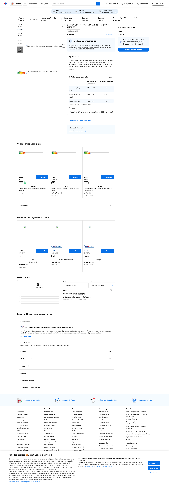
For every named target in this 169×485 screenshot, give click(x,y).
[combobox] (76, 3)
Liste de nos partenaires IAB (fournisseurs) (99, 466)
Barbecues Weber (49, 414)
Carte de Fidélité (77, 414)
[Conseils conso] (110, 322)
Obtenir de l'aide (68, 400)
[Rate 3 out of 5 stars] (70, 34)
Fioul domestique (77, 431)
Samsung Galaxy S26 (23, 450)
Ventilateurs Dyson (23, 428)
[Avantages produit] (110, 380)
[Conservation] (110, 366)
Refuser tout (154, 468)
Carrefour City (103, 417)
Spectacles (75, 439)
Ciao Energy (20, 420)
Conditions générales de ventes (136, 411)
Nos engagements (131, 446)
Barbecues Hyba (49, 420)
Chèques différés (22, 414)
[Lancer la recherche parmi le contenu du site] (98, 3)
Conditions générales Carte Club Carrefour (136, 427)
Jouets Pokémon (49, 439)
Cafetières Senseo (22, 447)
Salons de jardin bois (50, 422)
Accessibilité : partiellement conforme (138, 434)
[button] (25, 3)
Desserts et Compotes (68, 19)
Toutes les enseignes (105, 436)
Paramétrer (154, 473)
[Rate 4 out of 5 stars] (72, 34)
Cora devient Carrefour (106, 433)
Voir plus (71, 69)
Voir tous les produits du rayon (80, 120)
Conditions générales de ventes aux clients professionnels (137, 423)
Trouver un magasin (32, 400)
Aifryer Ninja (48, 428)
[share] (63, 25)
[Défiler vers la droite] (63, 45)
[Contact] (110, 352)
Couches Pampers (49, 425)
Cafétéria (102, 431)
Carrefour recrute (77, 447)
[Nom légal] (110, 205)
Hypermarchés (103, 411)
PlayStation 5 (21, 439)
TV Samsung (20, 431)
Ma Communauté (77, 450)
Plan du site (129, 439)
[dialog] (84, 468)
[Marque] (110, 373)
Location (74, 436)
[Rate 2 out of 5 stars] (69, 34)
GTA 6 (19, 442)
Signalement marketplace (134, 437)
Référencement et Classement (135, 431)
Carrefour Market (104, 414)
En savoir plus (29, 73)
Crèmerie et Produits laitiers (48, 19)
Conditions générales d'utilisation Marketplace (136, 415)
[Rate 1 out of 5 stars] (67, 34)
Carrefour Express (104, 420)
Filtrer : (65, 281)
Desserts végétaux (85, 19)
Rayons (34, 19)
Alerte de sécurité (131, 448)
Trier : (91, 281)
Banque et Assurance (78, 433)
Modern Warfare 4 (22, 422)
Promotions (20, 411)
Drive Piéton (75, 422)
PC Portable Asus (22, 425)
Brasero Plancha (49, 411)
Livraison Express (77, 425)
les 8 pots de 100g (73, 31)
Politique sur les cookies (106, 446)
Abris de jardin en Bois (51, 442)
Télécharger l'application (107, 400)
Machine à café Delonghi (51, 450)
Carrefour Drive (76, 417)
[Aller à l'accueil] (5, 3)
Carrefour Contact (104, 422)
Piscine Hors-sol (49, 431)
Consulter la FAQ (145, 400)
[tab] (20, 27)
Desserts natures (101, 19)
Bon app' (101, 428)
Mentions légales (131, 419)
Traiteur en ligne (77, 428)
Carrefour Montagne (105, 425)
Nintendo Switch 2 (22, 436)
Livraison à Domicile (78, 420)
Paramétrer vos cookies (106, 448)
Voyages (74, 442)
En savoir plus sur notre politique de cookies (24, 482)
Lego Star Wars (48, 444)
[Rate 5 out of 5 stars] (73, 34)
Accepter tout (154, 463)
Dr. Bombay (20, 417)
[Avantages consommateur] (110, 387)
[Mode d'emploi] (110, 359)
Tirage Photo (76, 444)
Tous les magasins (104, 439)
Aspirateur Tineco (22, 433)
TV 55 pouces (48, 433)
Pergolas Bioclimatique (51, 417)
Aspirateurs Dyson (49, 447)
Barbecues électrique (23, 444)
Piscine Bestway (49, 436)
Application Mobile (77, 411)
